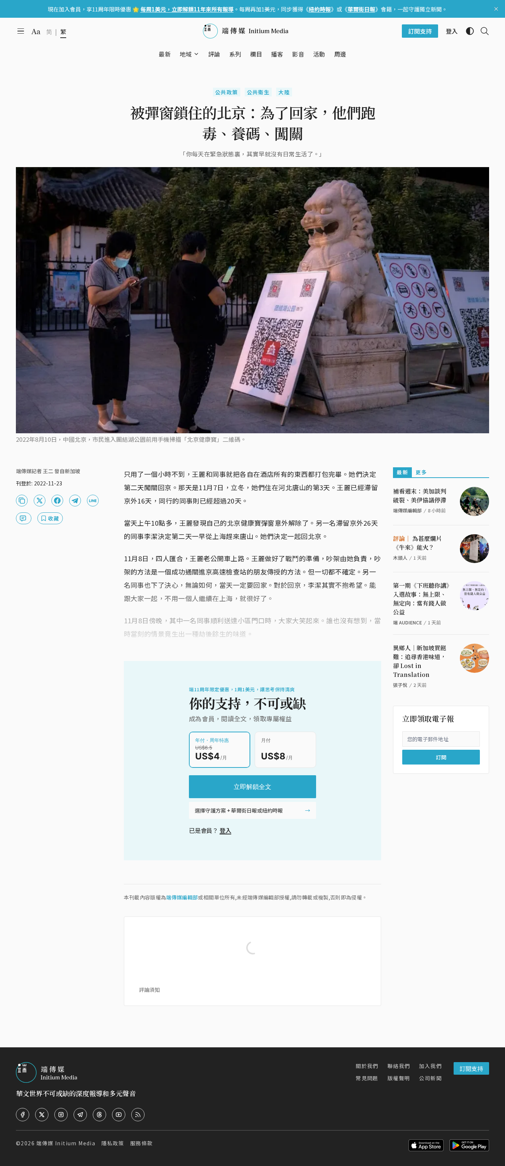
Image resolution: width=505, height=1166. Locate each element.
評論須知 (149, 989)
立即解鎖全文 (252, 786)
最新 (402, 472)
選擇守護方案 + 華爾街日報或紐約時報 (239, 810)
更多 (421, 472)
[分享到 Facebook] (57, 500)
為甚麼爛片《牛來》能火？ (417, 543)
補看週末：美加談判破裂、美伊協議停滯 (419, 495)
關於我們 (367, 1066)
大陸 (284, 92)
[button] (186, 54)
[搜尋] (481, 31)
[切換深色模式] (467, 31)
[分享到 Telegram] (75, 500)
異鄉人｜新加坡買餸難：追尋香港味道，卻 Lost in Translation (419, 661)
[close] (496, 9)
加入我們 (430, 1066)
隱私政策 (112, 1143)
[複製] (22, 500)
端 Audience (407, 622)
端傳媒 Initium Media (65, 1143)
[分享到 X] (39, 500)
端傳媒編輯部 (182, 897)
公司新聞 (430, 1078)
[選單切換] (196, 54)
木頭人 (400, 557)
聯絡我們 (398, 1066)
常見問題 (367, 1078)
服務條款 (141, 1143)
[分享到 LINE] (93, 500)
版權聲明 (398, 1078)
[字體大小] (35, 31)
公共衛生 (258, 92)
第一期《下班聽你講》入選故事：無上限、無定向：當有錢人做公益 (421, 598)
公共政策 (226, 92)
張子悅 (400, 684)
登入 (225, 830)
